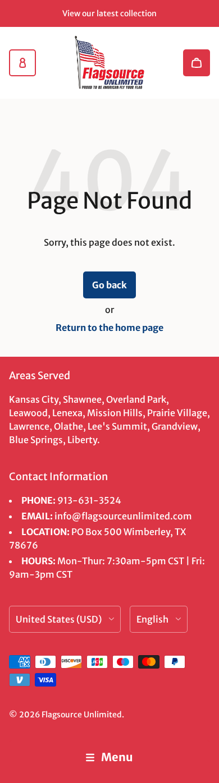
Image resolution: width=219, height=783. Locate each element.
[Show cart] (196, 62)
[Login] (22, 62)
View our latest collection (109, 13)
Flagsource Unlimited (82, 715)
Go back (109, 285)
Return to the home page (109, 327)
